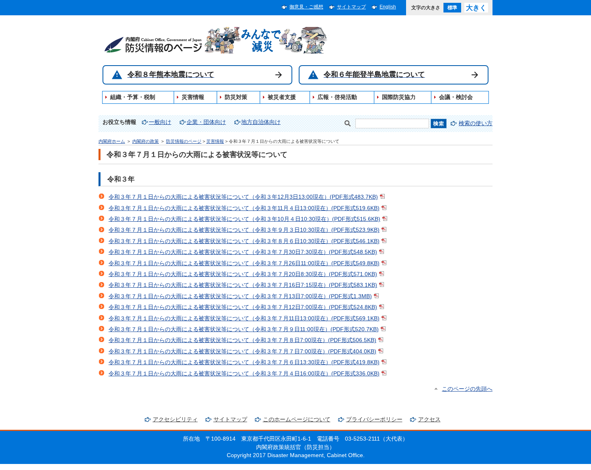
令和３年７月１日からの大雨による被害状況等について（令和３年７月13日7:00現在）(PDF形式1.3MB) (240, 296)
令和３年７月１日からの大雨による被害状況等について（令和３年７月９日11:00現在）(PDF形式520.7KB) (244, 329)
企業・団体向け (206, 122)
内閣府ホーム (111, 141)
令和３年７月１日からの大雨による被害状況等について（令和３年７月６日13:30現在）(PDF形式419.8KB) (244, 362)
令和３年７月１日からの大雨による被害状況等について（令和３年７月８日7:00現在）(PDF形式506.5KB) (242, 340)
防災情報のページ (183, 141)
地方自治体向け (261, 122)
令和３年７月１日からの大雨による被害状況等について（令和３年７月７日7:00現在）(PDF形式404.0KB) (242, 351)
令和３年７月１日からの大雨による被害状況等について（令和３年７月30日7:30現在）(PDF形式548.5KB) (243, 252)
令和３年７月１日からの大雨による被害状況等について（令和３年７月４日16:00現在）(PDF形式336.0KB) (244, 374)
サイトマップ (351, 7)
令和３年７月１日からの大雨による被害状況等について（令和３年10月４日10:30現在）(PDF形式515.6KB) (244, 219)
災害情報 (215, 141)
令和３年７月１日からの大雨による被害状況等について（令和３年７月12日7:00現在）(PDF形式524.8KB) (243, 307)
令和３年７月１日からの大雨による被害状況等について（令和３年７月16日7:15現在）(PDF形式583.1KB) (243, 285)
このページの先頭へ (467, 389)
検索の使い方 (475, 123)
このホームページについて (296, 419)
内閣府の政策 (145, 141)
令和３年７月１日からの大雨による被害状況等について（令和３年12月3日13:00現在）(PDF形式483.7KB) (243, 197)
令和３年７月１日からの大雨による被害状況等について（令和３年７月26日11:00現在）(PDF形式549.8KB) (244, 263)
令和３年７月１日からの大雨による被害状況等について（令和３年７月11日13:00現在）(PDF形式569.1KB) (244, 318)
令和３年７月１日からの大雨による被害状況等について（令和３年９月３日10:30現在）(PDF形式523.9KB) (244, 230)
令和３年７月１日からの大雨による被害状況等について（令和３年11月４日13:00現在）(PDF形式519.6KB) (244, 208)
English (388, 7)
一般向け (160, 122)
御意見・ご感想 (306, 7)
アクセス (429, 419)
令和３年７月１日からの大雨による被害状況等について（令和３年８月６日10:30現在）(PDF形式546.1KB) (244, 241)
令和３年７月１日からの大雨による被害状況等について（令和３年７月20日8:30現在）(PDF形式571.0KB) (243, 274)
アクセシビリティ (175, 419)
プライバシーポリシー (374, 419)
